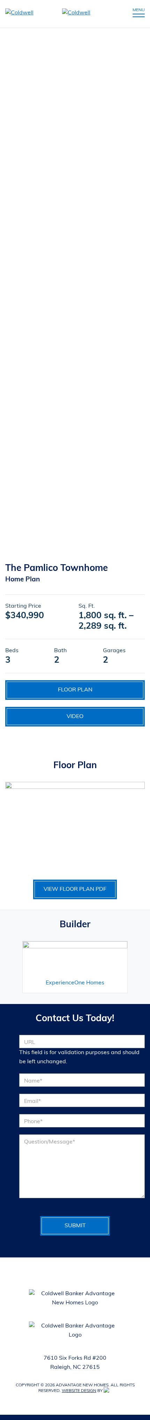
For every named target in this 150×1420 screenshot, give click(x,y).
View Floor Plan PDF (75, 889)
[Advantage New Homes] (56, 13)
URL (29, 1042)
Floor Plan (75, 690)
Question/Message (49, 1142)
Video (75, 716)
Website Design (79, 1391)
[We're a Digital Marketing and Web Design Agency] (108, 1391)
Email (32, 1101)
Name (33, 1081)
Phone (33, 1122)
